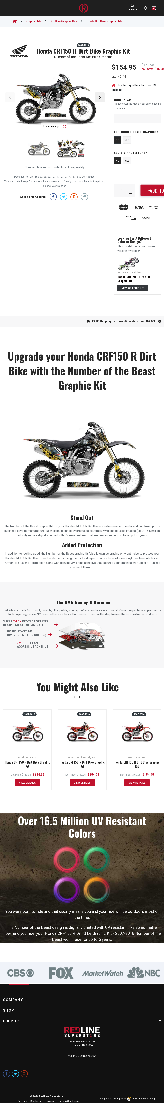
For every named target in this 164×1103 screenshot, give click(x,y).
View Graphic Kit (133, 288)
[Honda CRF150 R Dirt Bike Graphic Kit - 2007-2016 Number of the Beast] (71, 148)
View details (27, 782)
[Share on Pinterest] (74, 196)
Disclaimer (36, 1101)
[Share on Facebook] (53, 196)
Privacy (50, 1101)
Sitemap (22, 1101)
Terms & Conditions (68, 1101)
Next (100, 97)
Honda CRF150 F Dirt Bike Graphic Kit (134, 278)
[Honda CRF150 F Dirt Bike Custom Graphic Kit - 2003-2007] (128, 263)
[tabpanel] (20, 972)
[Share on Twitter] (63, 196)
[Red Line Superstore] (83, 8)
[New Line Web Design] (129, 1098)
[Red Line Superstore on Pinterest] (24, 1073)
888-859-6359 (88, 1056)
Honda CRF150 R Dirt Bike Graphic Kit (27, 764)
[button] (84, 196)
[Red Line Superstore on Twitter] (15, 1073)
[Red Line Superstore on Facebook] (6, 1073)
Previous (10, 97)
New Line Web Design (144, 1098)
